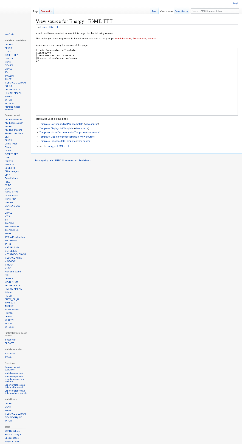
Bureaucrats (139, 38)
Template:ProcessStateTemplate (58, 140)
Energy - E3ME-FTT (49, 27)
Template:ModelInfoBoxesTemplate (59, 136)
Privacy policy (41, 160)
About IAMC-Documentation (63, 160)
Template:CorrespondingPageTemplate (61, 123)
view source (91, 123)
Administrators (123, 38)
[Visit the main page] (15, 14)
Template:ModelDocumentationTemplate (62, 132)
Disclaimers (85, 160)
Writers (152, 38)
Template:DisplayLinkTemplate (57, 128)
